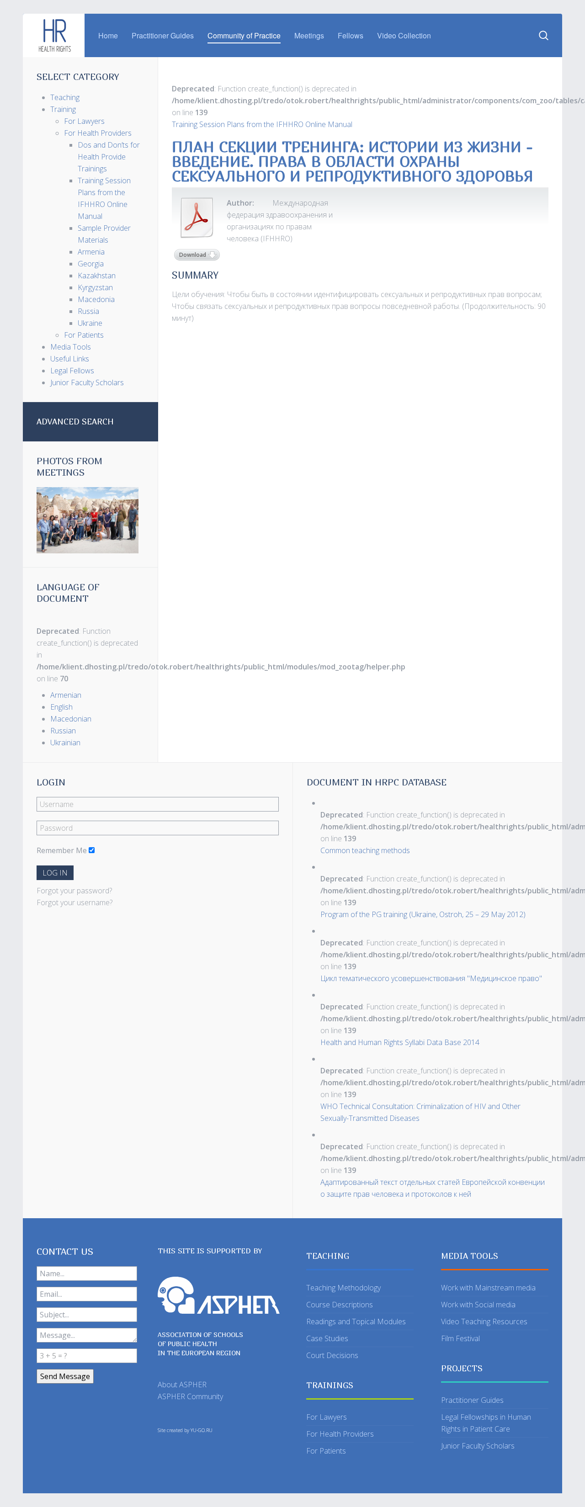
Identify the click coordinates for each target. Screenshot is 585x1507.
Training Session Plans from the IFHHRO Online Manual (262, 124)
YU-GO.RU (202, 1430)
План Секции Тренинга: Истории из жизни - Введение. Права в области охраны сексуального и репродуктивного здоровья (352, 161)
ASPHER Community (190, 1396)
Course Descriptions (339, 1305)
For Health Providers (340, 1434)
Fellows (350, 35)
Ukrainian (65, 743)
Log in (55, 873)
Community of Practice (244, 35)
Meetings (309, 35)
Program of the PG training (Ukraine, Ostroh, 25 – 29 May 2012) (423, 914)
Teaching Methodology (343, 1288)
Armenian (65, 695)
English (61, 707)
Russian (63, 731)
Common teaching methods (365, 850)
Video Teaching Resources (484, 1321)
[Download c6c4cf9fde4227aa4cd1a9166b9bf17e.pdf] (197, 217)
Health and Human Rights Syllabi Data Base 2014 (399, 1042)
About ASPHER (182, 1385)
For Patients (326, 1451)
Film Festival (460, 1338)
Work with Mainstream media (488, 1288)
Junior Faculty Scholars (478, 1446)
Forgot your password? (74, 891)
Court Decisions (332, 1355)
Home (108, 35)
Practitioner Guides (163, 35)
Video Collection (404, 35)
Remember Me (62, 850)
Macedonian (70, 719)
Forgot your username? (74, 902)
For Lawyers (326, 1417)
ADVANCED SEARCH (75, 421)
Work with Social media (478, 1305)
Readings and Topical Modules (356, 1321)
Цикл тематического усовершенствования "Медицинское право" (431, 978)
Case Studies (327, 1338)
